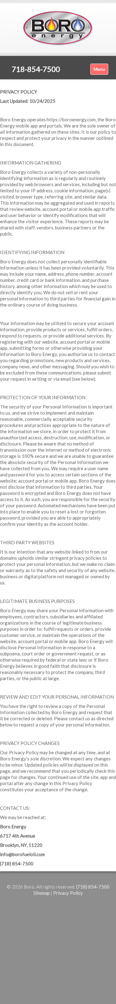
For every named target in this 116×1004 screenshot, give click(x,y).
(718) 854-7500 (93, 886)
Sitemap (41, 893)
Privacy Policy (68, 893)
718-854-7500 (36, 69)
